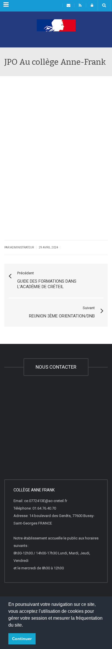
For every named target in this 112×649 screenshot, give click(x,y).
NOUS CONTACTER (56, 367)
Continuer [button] (22, 638)
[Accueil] (56, 33)
